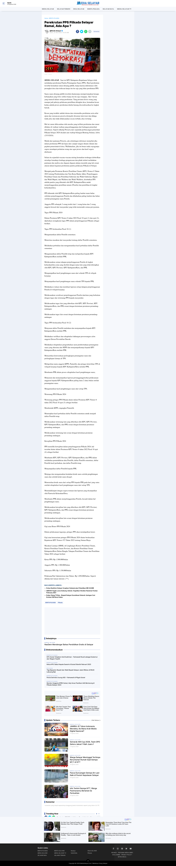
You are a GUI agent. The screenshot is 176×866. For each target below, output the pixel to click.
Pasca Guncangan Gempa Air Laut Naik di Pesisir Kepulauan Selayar (84, 774)
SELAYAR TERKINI (63, 9)
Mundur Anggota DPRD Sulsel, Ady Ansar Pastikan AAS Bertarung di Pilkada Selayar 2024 (70, 684)
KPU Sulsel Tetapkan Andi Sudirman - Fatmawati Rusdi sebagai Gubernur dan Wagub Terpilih (72, 658)
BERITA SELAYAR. (59, 850)
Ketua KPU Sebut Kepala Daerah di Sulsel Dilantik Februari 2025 (69, 664)
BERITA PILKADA (93, 9)
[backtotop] (88, 861)
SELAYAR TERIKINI (59, 855)
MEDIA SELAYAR (48, 9)
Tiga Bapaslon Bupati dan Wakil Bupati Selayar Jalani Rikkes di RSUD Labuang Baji (70, 671)
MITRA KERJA (122, 857)
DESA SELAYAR (78, 9)
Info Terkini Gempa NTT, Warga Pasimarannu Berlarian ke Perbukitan (83, 790)
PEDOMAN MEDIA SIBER (125, 852)
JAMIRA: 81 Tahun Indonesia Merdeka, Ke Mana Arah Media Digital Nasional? (83, 728)
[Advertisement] (72, 621)
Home (46, 18)
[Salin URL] (89, 31)
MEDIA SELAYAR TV (124, 9)
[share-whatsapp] (85, 31)
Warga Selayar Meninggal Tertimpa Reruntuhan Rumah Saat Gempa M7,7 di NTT (85, 759)
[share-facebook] (77, 31)
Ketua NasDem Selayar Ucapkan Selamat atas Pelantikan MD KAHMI (70, 588)
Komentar (96, 31)
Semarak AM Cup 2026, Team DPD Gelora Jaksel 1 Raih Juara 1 (85, 743)
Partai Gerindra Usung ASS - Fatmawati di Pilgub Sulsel (66, 677)
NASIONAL (74, 853)
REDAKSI (114, 852)
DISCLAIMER (116, 854)
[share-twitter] (81, 31)
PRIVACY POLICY (126, 854)
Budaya (73, 850)
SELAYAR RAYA (108, 9)
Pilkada (60, 602)
